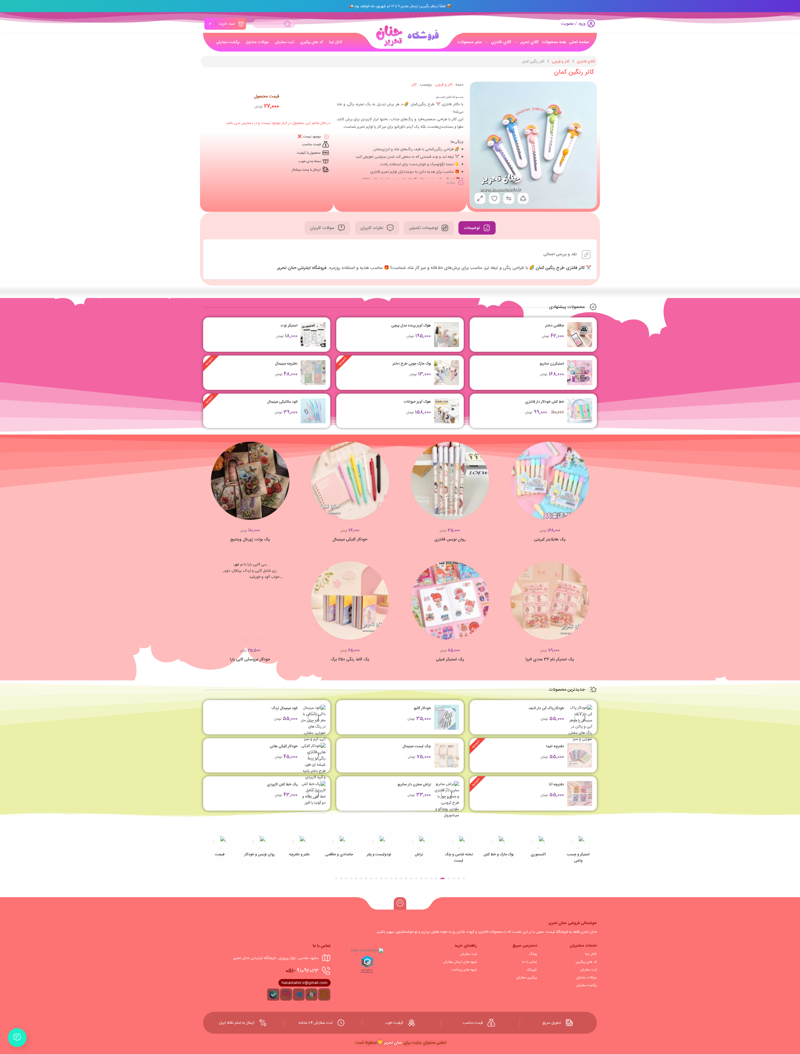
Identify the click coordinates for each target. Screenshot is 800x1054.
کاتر (414, 85)
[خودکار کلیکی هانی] (313, 761)
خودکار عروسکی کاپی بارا (250, 659)
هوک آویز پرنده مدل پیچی (411, 325)
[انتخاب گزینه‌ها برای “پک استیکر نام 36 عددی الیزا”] (589, 603)
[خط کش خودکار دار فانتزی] (579, 410)
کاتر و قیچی (560, 61)
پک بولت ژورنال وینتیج (250, 539)
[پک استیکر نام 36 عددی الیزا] (550, 600)
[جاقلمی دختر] (579, 334)
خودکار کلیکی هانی (284, 746)
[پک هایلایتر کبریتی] (550, 481)
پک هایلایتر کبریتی (550, 539)
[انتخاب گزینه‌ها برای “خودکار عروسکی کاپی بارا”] (289, 603)
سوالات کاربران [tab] (323, 228)
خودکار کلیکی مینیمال (350, 539)
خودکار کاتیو (422, 708)
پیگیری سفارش (526, 978)
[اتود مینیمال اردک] (313, 723)
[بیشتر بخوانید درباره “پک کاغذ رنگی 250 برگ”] (389, 603)
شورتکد (532, 970)
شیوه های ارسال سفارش (460, 962)
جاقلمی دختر (554, 325)
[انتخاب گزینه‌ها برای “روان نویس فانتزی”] (489, 483)
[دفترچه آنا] (579, 793)
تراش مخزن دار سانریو (414, 784)
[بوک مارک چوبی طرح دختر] (446, 372)
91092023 (302, 971)
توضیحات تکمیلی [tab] (424, 228)
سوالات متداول (586, 978)
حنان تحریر (393, 1042)
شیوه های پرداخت (464, 970)
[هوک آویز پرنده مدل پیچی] (446, 334)
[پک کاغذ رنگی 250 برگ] (350, 600)
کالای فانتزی (586, 61)
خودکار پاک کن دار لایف (546, 708)
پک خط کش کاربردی (282, 784)
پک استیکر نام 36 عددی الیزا (550, 659)
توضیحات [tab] (472, 228)
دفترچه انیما (555, 746)
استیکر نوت (289, 325)
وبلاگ (533, 954)
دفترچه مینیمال (286, 363)
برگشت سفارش (586, 985)
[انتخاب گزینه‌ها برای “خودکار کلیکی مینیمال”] (389, 483)
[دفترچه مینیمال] (313, 372)
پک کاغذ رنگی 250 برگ (350, 659)
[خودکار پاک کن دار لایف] (579, 723)
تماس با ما (529, 962)
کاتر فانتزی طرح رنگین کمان (560, 268)
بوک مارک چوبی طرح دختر (411, 363)
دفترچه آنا (556, 784)
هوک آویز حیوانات (417, 402)
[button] (289, 483)
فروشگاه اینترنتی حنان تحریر (302, 268)
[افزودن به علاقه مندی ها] (567, 483)
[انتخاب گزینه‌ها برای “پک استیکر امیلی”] (489, 603)
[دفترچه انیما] (579, 755)
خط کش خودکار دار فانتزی (544, 402)
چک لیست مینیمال (416, 746)
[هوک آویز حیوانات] (446, 410)
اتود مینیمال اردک (285, 708)
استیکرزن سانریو (552, 363)
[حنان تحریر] (405, 36)
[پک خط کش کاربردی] (313, 793)
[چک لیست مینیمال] (446, 755)
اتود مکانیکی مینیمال (282, 402)
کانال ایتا (591, 954)
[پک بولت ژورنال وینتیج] (250, 481)
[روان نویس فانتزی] (450, 481)
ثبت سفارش (588, 970)
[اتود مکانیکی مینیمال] (313, 410)
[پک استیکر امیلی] (450, 600)
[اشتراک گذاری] (523, 198)
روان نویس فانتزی (450, 539)
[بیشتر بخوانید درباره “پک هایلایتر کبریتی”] (589, 483)
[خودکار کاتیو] (446, 717)
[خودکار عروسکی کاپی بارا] (250, 600)
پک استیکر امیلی (450, 659)
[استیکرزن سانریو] (579, 372)
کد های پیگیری (586, 962)
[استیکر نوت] (313, 334)
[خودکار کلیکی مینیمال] (350, 481)
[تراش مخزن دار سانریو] (446, 799)
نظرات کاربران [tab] (372, 228)
